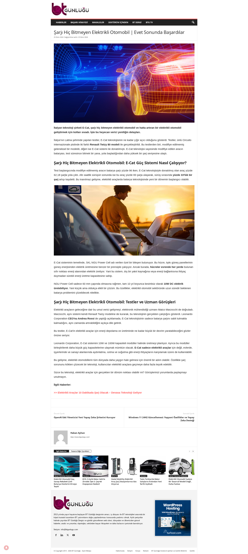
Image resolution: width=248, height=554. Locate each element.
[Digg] (83, 403)
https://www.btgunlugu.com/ (80, 437)
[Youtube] (74, 535)
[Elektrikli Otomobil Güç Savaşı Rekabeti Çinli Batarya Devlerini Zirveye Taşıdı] (67, 466)
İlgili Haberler (61, 451)
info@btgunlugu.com (69, 529)
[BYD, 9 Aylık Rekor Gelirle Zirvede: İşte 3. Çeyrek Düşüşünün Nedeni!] (95, 466)
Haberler (61, 22)
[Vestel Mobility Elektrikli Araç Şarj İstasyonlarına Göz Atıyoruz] (124, 466)
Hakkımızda (120, 551)
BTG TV (149, 22)
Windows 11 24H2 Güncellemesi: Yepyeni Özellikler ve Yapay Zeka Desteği (161, 419)
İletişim (130, 551)
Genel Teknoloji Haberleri (63, 476)
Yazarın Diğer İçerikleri (80, 451)
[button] (193, 22)
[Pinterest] (76, 403)
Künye (137, 551)
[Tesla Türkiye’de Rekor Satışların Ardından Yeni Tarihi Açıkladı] (153, 466)
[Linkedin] (57, 403)
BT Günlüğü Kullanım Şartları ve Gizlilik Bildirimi (169, 551)
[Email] (103, 403)
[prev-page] (189, 451)
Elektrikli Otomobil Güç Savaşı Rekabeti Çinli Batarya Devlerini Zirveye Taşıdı (65, 483)
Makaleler (98, 22)
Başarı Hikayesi (79, 22)
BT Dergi (137, 22)
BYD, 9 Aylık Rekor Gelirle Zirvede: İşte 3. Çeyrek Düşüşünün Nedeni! (94, 481)
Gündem (86, 476)
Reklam (146, 551)
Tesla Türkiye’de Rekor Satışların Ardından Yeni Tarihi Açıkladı (151, 481)
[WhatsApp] (90, 403)
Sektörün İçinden (118, 22)
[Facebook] (70, 403)
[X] (63, 403)
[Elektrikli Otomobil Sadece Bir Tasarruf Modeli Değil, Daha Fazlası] (181, 466)
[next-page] (193, 451)
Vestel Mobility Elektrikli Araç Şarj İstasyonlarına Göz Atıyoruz (123, 481)
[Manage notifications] (6, 547)
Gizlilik (192, 551)
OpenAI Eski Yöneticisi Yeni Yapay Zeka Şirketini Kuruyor (84, 417)
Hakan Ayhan (77, 432)
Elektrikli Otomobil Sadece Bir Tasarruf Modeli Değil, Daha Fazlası (180, 481)
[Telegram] (96, 403)
